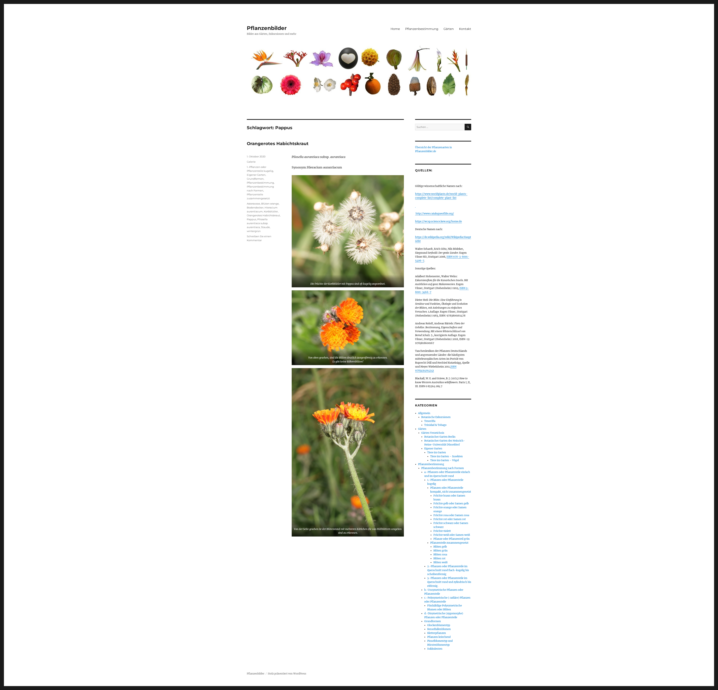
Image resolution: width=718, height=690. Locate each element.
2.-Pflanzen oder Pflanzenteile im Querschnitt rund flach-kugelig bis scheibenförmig (448, 570)
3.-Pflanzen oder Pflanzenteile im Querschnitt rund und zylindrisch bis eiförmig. (449, 582)
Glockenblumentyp (438, 625)
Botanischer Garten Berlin (439, 436)
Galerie (251, 161)
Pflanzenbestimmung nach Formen (442, 468)
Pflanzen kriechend (439, 637)
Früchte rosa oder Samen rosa (451, 515)
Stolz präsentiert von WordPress (287, 673)
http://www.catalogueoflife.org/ (434, 213)
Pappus (251, 219)
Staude (265, 227)
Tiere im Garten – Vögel (444, 460)
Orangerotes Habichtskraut (278, 143)
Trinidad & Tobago (435, 425)
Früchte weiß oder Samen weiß (451, 535)
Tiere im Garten (436, 452)
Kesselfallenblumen (439, 629)
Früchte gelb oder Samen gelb (451, 503)
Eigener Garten (256, 174)
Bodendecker (255, 207)
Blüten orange (270, 203)
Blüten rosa (440, 554)
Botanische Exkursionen (436, 417)
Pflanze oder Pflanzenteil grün (451, 538)
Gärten (449, 29)
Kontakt (465, 29)
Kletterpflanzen (436, 633)
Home (395, 29)
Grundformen (255, 178)
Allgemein (424, 413)
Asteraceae (253, 203)
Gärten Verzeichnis (432, 432)
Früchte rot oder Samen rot (449, 519)
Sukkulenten (434, 648)
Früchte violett (442, 531)
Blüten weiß (440, 562)
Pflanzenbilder (267, 28)
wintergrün (254, 231)
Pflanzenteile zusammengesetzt (449, 542)
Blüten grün (440, 550)
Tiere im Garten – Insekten (446, 456)
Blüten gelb (440, 546)
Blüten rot (439, 558)
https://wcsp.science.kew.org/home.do (438, 221)
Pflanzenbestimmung (421, 29)
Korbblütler (271, 211)
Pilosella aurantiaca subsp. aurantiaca (257, 223)
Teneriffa (429, 421)
